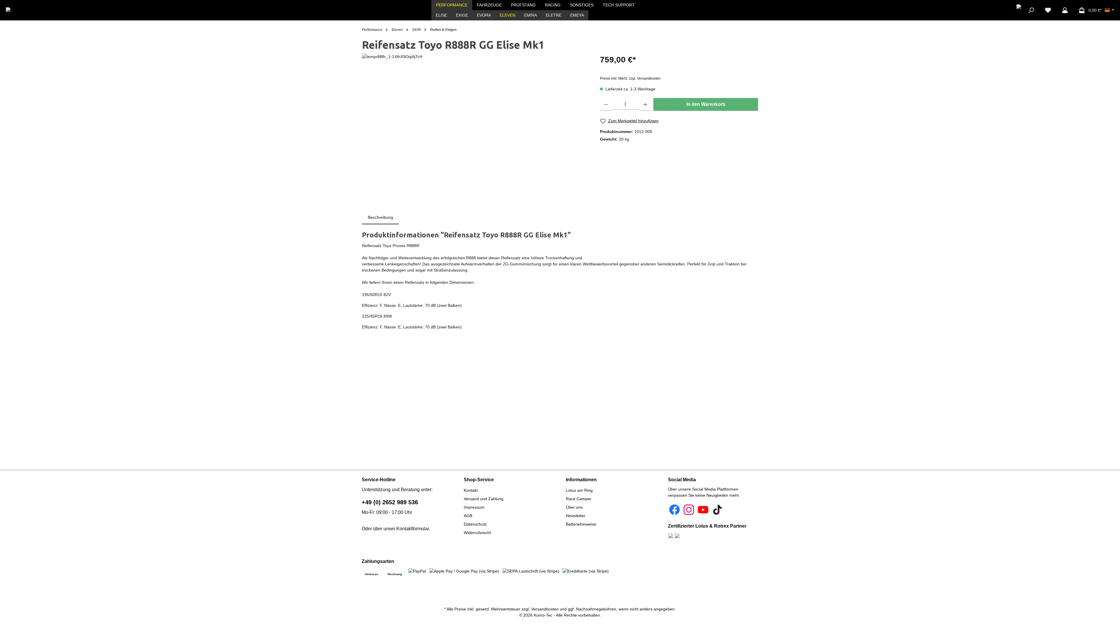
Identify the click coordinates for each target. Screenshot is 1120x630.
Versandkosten (545, 609)
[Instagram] (688, 509)
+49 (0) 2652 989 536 (390, 502)
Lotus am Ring (579, 490)
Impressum (474, 507)
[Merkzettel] (1048, 10)
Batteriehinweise (581, 524)
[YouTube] (703, 509)
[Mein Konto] (1065, 10)
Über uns (574, 507)
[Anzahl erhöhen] (645, 104)
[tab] (380, 217)
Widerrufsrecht (477, 532)
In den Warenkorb (705, 104)
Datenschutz (475, 524)
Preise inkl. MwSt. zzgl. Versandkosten (630, 78)
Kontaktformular (412, 528)
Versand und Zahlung (483, 498)
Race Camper (579, 498)
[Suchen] (1031, 10)
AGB (468, 515)
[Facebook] (674, 509)
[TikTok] (717, 509)
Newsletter (575, 515)
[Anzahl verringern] (606, 104)
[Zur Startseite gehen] (27, 10)
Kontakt (471, 490)
